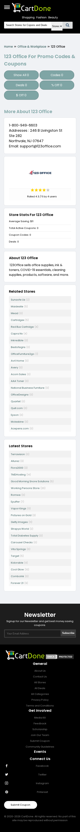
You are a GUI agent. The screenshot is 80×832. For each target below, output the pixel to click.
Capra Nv (17, 333)
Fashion (41, 17)
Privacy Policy (40, 700)
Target (15, 556)
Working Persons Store (25, 488)
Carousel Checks (22, 542)
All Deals (40, 688)
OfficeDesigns (20, 394)
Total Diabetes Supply (24, 535)
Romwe (16, 495)
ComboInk (17, 576)
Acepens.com (20, 428)
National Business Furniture (27, 388)
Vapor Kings (18, 508)
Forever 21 (17, 583)
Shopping (28, 17)
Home (8, 47)
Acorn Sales (18, 374)
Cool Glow (17, 569)
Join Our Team (40, 735)
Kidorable (17, 563)
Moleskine (17, 422)
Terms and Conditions (40, 705)
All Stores (40, 682)
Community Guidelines (40, 747)
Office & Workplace (31, 47)
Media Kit (40, 717)
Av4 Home (17, 361)
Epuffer (15, 502)
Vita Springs (18, 549)
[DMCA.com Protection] (59, 658)
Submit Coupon (40, 741)
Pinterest (42, 792)
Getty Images (19, 522)
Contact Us (40, 676)
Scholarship (39, 729)
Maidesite (17, 306)
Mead (14, 313)
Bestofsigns (18, 347)
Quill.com (17, 408)
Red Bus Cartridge (22, 327)
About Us (40, 671)
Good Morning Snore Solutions (30, 481)
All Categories (40, 694)
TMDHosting (18, 474)
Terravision (18, 454)
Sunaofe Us (18, 300)
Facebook (42, 766)
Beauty (53, 17)
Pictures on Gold (21, 515)
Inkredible (17, 340)
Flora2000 (17, 468)
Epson (15, 415)
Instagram (42, 783)
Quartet (16, 401)
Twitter (42, 774)
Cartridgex (17, 320)
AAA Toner (17, 381)
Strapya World (20, 529)
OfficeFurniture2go (22, 354)
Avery (14, 367)
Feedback (40, 723)
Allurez (15, 461)
